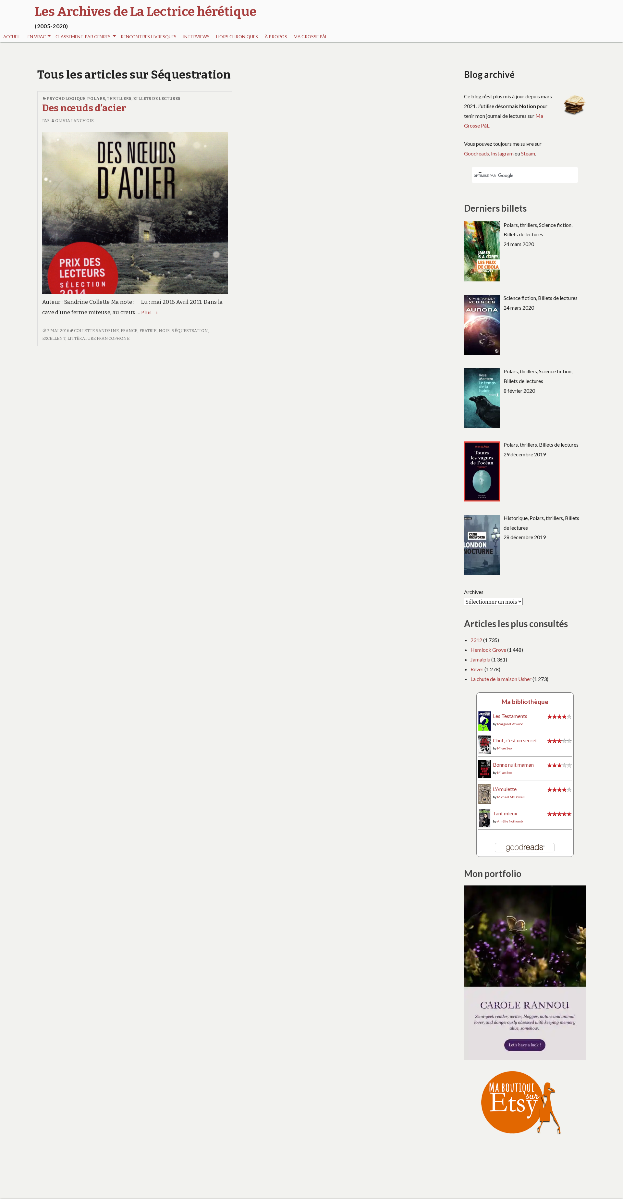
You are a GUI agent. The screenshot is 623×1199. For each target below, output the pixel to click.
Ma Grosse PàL (310, 36)
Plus (149, 312)
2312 (476, 640)
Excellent (54, 338)
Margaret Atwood (510, 724)
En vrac (37, 36)
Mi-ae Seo (504, 748)
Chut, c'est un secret (515, 740)
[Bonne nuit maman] (484, 768)
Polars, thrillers (109, 98)
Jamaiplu (480, 659)
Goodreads (476, 153)
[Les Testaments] (484, 720)
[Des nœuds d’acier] (135, 212)
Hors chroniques (237, 36)
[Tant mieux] (484, 817)
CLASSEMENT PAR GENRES (83, 36)
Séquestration (190, 330)
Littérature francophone (98, 338)
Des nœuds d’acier (84, 108)
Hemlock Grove (488, 650)
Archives (473, 592)
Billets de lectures (156, 98)
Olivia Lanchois (74, 120)
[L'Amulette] (484, 793)
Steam (528, 153)
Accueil (12, 36)
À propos (276, 36)
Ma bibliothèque (525, 701)
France (129, 330)
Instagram (502, 153)
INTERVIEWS (196, 36)
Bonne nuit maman (513, 764)
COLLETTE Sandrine (96, 330)
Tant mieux (505, 813)
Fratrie (148, 330)
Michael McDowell (511, 797)
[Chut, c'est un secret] (484, 744)
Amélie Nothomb (510, 821)
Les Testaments (510, 716)
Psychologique (66, 98)
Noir (164, 330)
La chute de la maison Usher (500, 679)
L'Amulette (505, 789)
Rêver (476, 669)
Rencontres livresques (149, 36)
